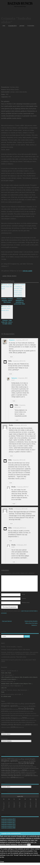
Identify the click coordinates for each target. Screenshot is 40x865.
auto (16, 703)
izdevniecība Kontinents (18, 713)
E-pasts (24, 598)
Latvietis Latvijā (7, 696)
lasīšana (3, 720)
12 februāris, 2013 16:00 (20, 509)
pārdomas (29, 724)
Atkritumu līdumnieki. (7, 681)
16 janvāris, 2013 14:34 (20, 425)
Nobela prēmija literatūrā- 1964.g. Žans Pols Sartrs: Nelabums (31, 623)
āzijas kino (21, 727)
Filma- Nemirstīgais (6, 675)
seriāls (13, 727)
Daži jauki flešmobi (7, 621)
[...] (16, 679)
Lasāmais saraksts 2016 (8, 821)
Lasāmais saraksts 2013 (8, 819)
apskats (4, 276)
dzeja (2, 709)
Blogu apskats (25, 703)
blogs (19, 703)
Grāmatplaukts (22, 711)
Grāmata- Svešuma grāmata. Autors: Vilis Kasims (7, 300)
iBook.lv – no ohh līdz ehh (8, 671)
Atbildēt (11, 356)
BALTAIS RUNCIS (20, 3)
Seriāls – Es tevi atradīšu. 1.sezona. (11, 646)
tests (17, 727)
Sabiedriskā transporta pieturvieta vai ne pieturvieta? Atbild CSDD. (18, 660)
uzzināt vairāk (22, 844)
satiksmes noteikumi (5, 727)
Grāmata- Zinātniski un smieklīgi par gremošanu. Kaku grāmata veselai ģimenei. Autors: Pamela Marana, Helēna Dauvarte (19, 653)
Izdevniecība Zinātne (34, 715)
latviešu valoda (20, 720)
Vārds (23, 594)
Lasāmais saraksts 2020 (8, 827)
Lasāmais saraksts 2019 (8, 826)
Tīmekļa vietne (25, 602)
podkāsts (23, 724)
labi (29, 844)
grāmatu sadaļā (27, 271)
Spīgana (12, 340)
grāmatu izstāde (29, 711)
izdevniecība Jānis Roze (7, 713)
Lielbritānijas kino (30, 722)
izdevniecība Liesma (8, 715)
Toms (29, 683)
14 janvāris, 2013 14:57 (22, 340)
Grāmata (9, 276)
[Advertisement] (20, 12)
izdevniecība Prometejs (22, 715)
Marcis (7, 683)
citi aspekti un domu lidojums (11, 677)
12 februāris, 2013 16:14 (19, 528)
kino (24, 717)
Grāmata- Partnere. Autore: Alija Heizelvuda (14, 690)
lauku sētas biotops (20, 722)
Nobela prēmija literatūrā (11, 724)
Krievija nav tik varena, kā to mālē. (11, 694)
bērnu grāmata (21, 706)
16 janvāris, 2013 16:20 (19, 460)
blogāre (32, 703)
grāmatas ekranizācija (13, 711)
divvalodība (32, 706)
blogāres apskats (9, 705)
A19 (5, 687)
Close (2, 862)
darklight (3, 683)
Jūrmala (20, 718)
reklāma (35, 725)
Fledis (2, 673)
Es (2, 696)
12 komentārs (30, 25)
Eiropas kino (8, 709)
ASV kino (11, 703)
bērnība (26, 706)
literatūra (14, 276)
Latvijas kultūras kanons (30, 720)
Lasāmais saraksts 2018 (8, 824)
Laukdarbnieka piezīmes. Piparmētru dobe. (13, 657)
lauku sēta (12, 722)
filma (20, 708)
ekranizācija (15, 709)
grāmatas (22, 25)
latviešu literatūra (11, 720)
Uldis (4, 25)
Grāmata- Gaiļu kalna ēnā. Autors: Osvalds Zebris (7, 322)
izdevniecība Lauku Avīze (30, 713)
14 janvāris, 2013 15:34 (19, 361)
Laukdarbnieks (5, 722)
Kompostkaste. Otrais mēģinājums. (11, 686)
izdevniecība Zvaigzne (9, 718)
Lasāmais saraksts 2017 (8, 822)
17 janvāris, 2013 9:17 (22, 487)
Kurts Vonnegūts (31, 718)
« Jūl (2, 810)
